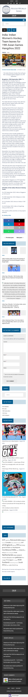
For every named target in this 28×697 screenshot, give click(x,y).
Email (4, 361)
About (17, 1)
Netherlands (7, 555)
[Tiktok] (11, 3)
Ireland (21, 550)
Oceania (4, 557)
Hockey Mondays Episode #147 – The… (12, 497)
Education (19, 542)
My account (18, 688)
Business (3, 542)
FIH (17, 545)
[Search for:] (14, 395)
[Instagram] (8, 3)
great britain (6, 547)
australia (17, 540)
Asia (9, 30)
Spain (8, 565)
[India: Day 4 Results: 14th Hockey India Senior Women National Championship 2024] (14, 270)
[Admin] (5, 681)
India (3, 255)
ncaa (15, 552)
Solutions (16, 562)
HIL (11, 547)
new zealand (17, 555)
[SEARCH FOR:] (14, 23)
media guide (11, 552)
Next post (19, 237)
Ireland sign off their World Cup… (10, 469)
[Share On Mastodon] (19, 231)
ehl (3, 545)
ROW (20, 560)
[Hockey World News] (14, 10)
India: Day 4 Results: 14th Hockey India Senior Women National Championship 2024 (12, 277)
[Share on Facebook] (8, 220)
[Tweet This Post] (19, 220)
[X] (14, 3)
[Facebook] (20, 3)
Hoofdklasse (6, 550)
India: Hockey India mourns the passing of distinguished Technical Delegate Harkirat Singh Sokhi (13, 260)
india (8, 52)
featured (14, 545)
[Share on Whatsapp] (8, 231)
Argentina (7, 540)
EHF (22, 542)
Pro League (15, 560)
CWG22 (12, 542)
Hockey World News (11, 69)
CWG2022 (15, 542)
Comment (5, 341)
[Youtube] (17, 3)
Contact (11, 1)
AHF (3, 540)
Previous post (10, 237)
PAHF (13, 557)
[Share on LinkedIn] (8, 224)
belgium (23, 540)
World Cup (15, 565)
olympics (9, 557)
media (7, 552)
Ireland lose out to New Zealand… (10, 441)
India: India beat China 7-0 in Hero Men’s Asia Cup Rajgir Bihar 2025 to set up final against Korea (13, 321)
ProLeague (9, 560)
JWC (24, 550)
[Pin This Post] (19, 224)
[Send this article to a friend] (8, 228)
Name (4, 354)
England (8, 545)
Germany (22, 545)
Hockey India (7, 215)
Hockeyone (16, 547)
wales (10, 565)
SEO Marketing (12, 562)
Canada (8, 542)
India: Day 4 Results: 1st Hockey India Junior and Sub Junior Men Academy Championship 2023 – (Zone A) (14, 305)
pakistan (18, 557)
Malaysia (4, 552)
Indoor (17, 550)
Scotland (5, 562)
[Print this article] (19, 228)
